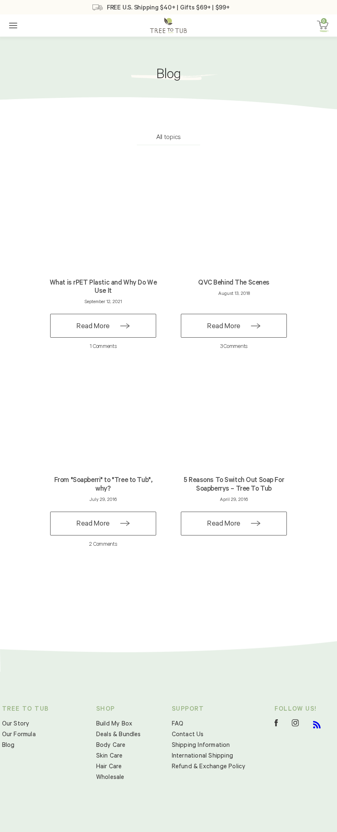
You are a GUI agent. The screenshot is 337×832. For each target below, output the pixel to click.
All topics (168, 137)
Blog (8, 745)
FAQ (178, 724)
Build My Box (114, 724)
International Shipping (202, 756)
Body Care (111, 745)
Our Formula (19, 735)
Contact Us (188, 735)
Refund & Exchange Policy (209, 767)
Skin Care (109, 756)
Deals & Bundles (118, 735)
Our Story (16, 724)
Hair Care (109, 767)
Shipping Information (201, 745)
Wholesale (110, 777)
